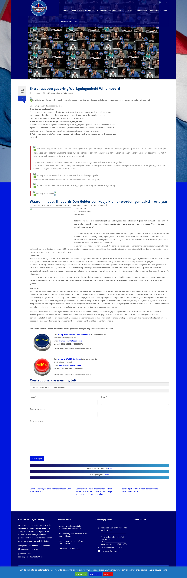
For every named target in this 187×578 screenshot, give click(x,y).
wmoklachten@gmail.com (71, 365)
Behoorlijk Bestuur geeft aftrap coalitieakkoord (71, 542)
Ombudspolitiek (142, 10)
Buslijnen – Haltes (115, 10)
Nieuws (53, 93)
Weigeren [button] (107, 574)
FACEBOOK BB (140, 519)
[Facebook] (160, 2)
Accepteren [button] (81, 574)
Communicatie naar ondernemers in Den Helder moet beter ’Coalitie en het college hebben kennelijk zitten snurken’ (94, 491)
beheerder (37, 93)
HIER (110, 468)
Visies (129, 10)
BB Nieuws (89, 10)
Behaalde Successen (158, 10)
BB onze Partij (78, 10)
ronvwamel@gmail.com (110, 551)
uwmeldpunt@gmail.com (70, 341)
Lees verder (95, 574)
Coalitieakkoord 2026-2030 (69, 549)
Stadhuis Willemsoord (65, 93)
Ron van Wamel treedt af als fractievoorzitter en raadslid (70, 527)
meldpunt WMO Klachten (69, 359)
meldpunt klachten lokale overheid (74, 334)
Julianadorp (102, 10)
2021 (48, 93)
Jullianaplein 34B (24, 554)
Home (65, 10)
